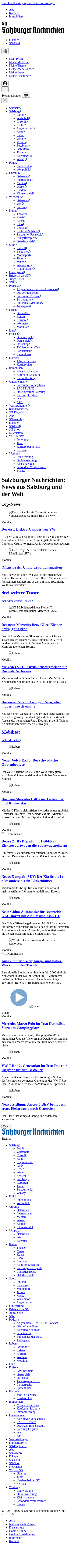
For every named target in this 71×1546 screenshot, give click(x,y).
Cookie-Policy (17, 1531)
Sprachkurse (24, 354)
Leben (20, 135)
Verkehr (21, 142)
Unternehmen (17, 381)
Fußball (21, 248)
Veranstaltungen (18, 405)
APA (20, 402)
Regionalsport (25, 128)
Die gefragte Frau (27, 292)
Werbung (14, 453)
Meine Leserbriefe (20, 75)
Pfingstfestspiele (26, 238)
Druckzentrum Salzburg (31, 391)
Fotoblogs (23, 145)
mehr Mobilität (11, 740)
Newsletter (15, 433)
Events (21, 470)
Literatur (22, 227)
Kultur (20, 125)
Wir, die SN (16, 436)
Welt (19, 203)
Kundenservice (18, 409)
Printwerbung (25, 456)
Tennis (21, 258)
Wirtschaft (23, 118)
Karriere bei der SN (28, 446)
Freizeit (13, 333)
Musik (20, 217)
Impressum (15, 1537)
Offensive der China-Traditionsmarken (32, 567)
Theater (21, 214)
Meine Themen (18, 65)
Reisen (21, 316)
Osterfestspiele (25, 241)
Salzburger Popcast (28, 296)
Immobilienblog (26, 378)
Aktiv (20, 131)
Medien (21, 183)
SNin (12, 282)
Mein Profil (16, 58)
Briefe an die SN (19, 275)
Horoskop (23, 344)
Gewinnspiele (25, 337)
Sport (12, 244)
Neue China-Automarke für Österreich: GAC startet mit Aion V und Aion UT (32, 914)
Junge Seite (16, 279)
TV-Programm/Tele (28, 347)
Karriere (14, 13)
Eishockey (23, 251)
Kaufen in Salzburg (28, 374)
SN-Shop (14, 429)
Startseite (14, 107)
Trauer (20, 152)
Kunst (20, 220)
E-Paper (14, 39)
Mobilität (22, 326)
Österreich (23, 176)
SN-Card (14, 43)
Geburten (22, 149)
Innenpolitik (24, 166)
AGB (12, 1520)
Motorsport (23, 255)
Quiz (12, 330)
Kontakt (14, 1541)
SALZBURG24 (26, 388)
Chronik (22, 121)
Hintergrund (16, 272)
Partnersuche (24, 350)
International (24, 179)
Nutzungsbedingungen (22, 1524)
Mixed (20, 261)
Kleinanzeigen (25, 463)
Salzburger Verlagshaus (31, 385)
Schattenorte (24, 299)
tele (19, 398)
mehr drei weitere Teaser (17, 601)
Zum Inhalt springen (14, 3)
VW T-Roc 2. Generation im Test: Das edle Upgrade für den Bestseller (34, 1068)
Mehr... (7, 1126)
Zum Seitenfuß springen (41, 3)
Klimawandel (25, 193)
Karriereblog (24, 364)
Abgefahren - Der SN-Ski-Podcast (37, 289)
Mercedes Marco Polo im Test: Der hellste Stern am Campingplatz (33, 1026)
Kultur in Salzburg (28, 231)
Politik (20, 114)
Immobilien (16, 16)
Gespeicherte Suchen (21, 69)
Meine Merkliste (19, 62)
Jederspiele (23, 306)
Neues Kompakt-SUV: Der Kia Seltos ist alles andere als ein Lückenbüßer (32, 879)
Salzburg (14, 111)
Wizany (21, 159)
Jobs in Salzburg (26, 361)
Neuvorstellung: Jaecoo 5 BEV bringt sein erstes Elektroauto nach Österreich (34, 1106)
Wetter (20, 138)
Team (20, 443)
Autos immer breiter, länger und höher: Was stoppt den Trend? (32, 963)
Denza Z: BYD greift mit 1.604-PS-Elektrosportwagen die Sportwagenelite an (34, 843)
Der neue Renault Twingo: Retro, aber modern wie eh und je (31, 704)
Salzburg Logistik (27, 395)
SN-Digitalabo (18, 412)
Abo (11, 9)
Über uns (22, 439)
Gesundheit (23, 313)
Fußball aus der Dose (29, 303)
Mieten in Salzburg (28, 371)
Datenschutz (16, 1527)
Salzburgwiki (25, 155)
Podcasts (14, 285)
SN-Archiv (15, 419)
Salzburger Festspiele (29, 234)
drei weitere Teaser (20, 592)
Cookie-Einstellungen (22, 1534)
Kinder (21, 190)
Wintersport (23, 265)
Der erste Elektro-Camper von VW (28, 529)
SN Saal (22, 450)
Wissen (21, 186)
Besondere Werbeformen (31, 467)
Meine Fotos (16, 72)
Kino (20, 224)
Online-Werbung (27, 460)
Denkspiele (23, 340)
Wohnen (22, 323)
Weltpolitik (23, 169)
